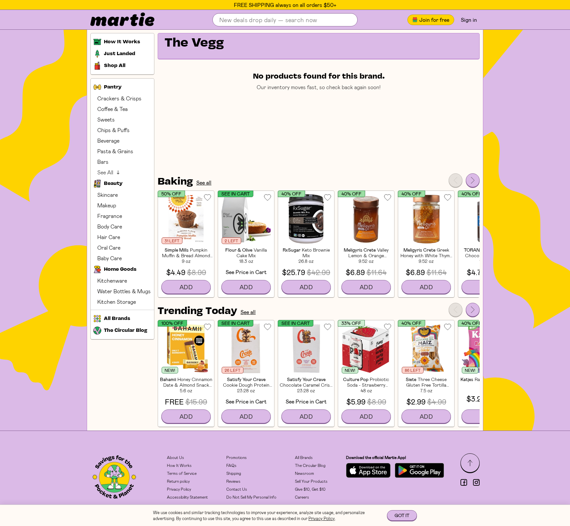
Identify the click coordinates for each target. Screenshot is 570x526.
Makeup (106, 205)
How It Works (179, 465)
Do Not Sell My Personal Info (251, 497)
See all (203, 182)
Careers (302, 497)
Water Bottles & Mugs (124, 291)
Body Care (109, 226)
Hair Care (108, 237)
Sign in (469, 20)
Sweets (106, 119)
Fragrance (109, 216)
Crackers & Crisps (119, 98)
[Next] (473, 180)
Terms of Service (182, 473)
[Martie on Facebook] (463, 482)
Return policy (178, 481)
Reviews (233, 481)
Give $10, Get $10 (310, 489)
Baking (175, 182)
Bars (103, 161)
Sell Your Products (311, 481)
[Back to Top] (470, 463)
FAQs (231, 465)
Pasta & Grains (115, 151)
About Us (175, 457)
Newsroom (304, 473)
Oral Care (108, 247)
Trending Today (197, 311)
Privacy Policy (179, 489)
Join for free (434, 20)
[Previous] (455, 180)
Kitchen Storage (116, 301)
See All (105, 172)
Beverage (108, 140)
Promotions (236, 457)
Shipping (233, 473)
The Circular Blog (310, 465)
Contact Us (236, 489)
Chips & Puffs (113, 130)
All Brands (304, 457)
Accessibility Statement (187, 497)
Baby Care (109, 258)
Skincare (107, 195)
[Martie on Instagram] (476, 482)
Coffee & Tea (112, 109)
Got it (402, 515)
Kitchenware (112, 280)
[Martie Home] (116, 20)
